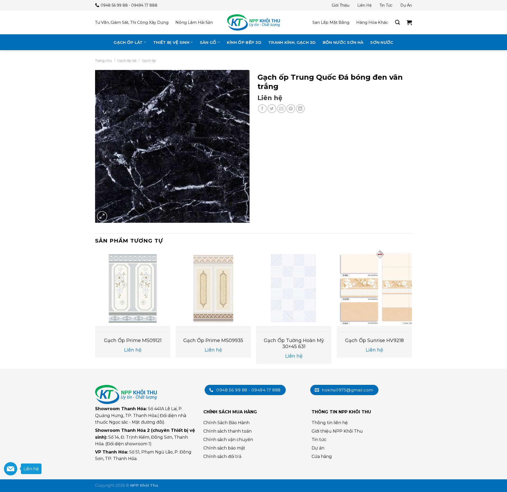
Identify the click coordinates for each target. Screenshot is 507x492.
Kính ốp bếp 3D (244, 42)
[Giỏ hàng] (409, 22)
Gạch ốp (149, 60)
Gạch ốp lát (128, 42)
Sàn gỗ (208, 42)
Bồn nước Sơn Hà (343, 42)
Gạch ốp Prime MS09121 (133, 340)
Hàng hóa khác (372, 22)
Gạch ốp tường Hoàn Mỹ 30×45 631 (294, 343)
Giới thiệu (340, 5)
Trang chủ (103, 60)
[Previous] (95, 309)
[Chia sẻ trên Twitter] (271, 108)
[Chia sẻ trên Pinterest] (291, 108)
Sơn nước (381, 42)
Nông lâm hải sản (194, 22)
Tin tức (385, 5)
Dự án (406, 5)
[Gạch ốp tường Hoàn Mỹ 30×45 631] (293, 288)
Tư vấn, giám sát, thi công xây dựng (131, 22)
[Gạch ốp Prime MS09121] (132, 288)
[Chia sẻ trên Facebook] (262, 108)
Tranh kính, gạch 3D (292, 42)
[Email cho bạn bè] (281, 108)
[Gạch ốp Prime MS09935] (213, 288)
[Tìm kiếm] (397, 22)
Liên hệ (364, 5)
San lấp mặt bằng (330, 22)
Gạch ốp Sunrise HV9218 (374, 340)
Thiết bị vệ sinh (171, 42)
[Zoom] (102, 216)
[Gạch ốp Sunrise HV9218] (374, 288)
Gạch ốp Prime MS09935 (213, 340)
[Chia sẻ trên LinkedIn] (300, 108)
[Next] (412, 309)
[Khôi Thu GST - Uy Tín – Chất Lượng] (253, 22)
